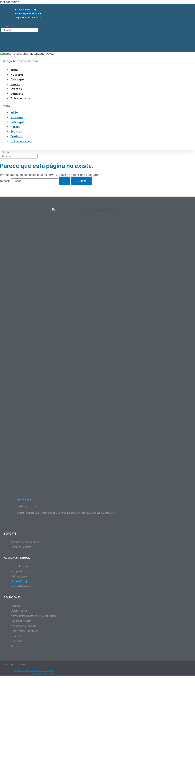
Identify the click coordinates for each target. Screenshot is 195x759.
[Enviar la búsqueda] (64, 181)
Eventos (16, 89)
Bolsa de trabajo (21, 98)
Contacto (16, 93)
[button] (20, 105)
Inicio (14, 70)
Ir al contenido (9, 2)
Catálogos (17, 79)
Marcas (15, 84)
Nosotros (16, 74)
